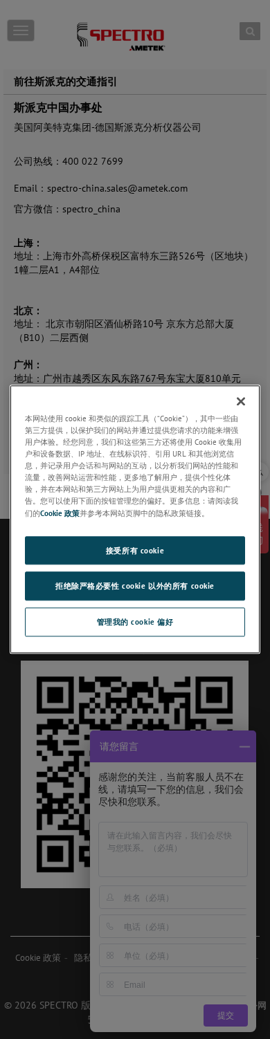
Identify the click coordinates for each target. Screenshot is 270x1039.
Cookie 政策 (60, 513)
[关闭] (241, 401)
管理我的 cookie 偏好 (135, 622)
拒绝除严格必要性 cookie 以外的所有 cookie (135, 586)
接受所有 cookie (135, 550)
